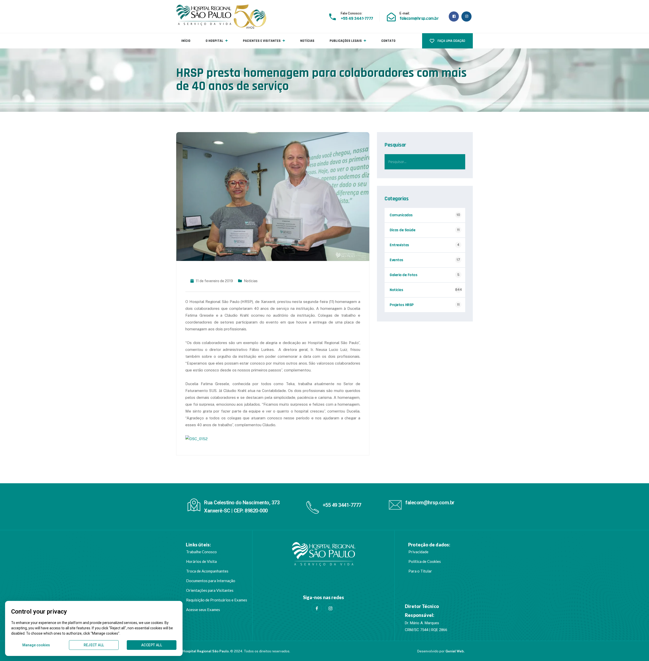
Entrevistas (399, 245)
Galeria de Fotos (403, 275)
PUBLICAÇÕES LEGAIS (346, 41)
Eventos (396, 260)
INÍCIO (185, 41)
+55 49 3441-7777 (342, 505)
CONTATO (388, 41)
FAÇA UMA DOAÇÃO (451, 41)
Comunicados (401, 215)
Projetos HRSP (402, 305)
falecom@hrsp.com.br (430, 502)
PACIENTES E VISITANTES (262, 41)
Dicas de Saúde (402, 230)
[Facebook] (317, 608)
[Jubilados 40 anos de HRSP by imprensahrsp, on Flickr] (196, 438)
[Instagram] (330, 608)
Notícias (251, 281)
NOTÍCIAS (307, 41)
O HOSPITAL (214, 41)
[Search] (457, 161)
